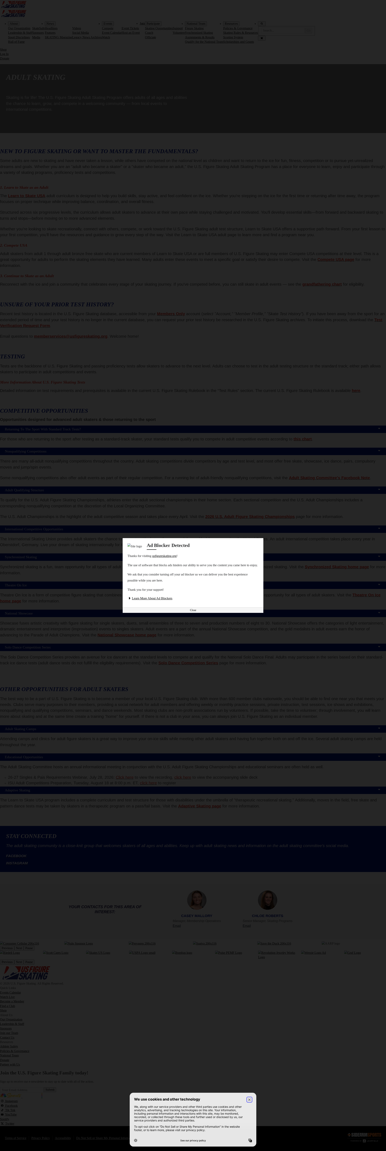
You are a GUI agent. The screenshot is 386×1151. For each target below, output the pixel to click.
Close (193, 610)
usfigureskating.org (164, 556)
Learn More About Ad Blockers (152, 598)
